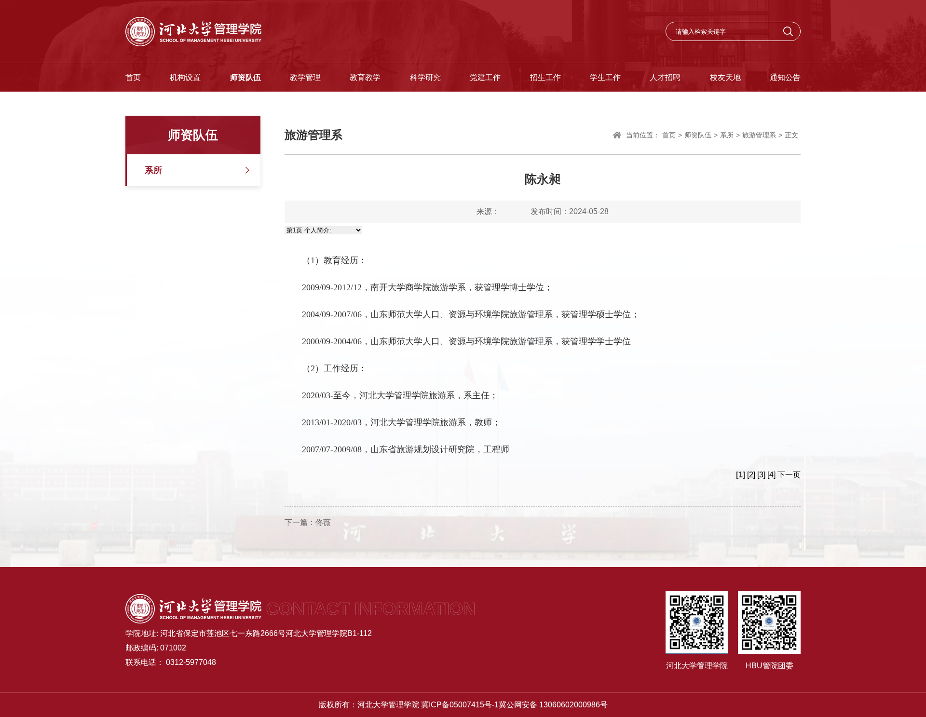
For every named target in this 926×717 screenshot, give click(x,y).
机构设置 (185, 77)
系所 (153, 170)
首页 (133, 77)
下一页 (789, 475)
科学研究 (425, 77)
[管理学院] (193, 31)
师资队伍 (245, 77)
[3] (761, 475)
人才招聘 (665, 77)
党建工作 (485, 77)
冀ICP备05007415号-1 (460, 705)
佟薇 (323, 522)
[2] (751, 475)
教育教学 (365, 77)
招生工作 (545, 77)
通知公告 (785, 77)
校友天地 (725, 77)
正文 (791, 135)
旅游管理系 (759, 135)
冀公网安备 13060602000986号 (553, 705)
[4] (771, 475)
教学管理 (305, 77)
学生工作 (605, 77)
